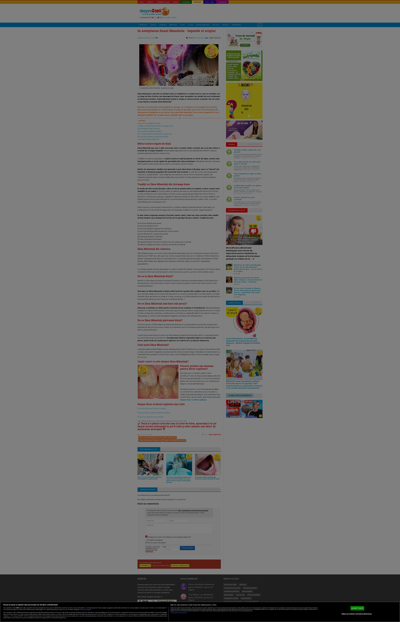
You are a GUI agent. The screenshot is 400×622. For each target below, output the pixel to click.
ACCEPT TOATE (357, 608)
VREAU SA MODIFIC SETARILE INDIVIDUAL (356, 614)
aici (9, 616)
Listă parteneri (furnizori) (178, 612)
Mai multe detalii (85, 609)
